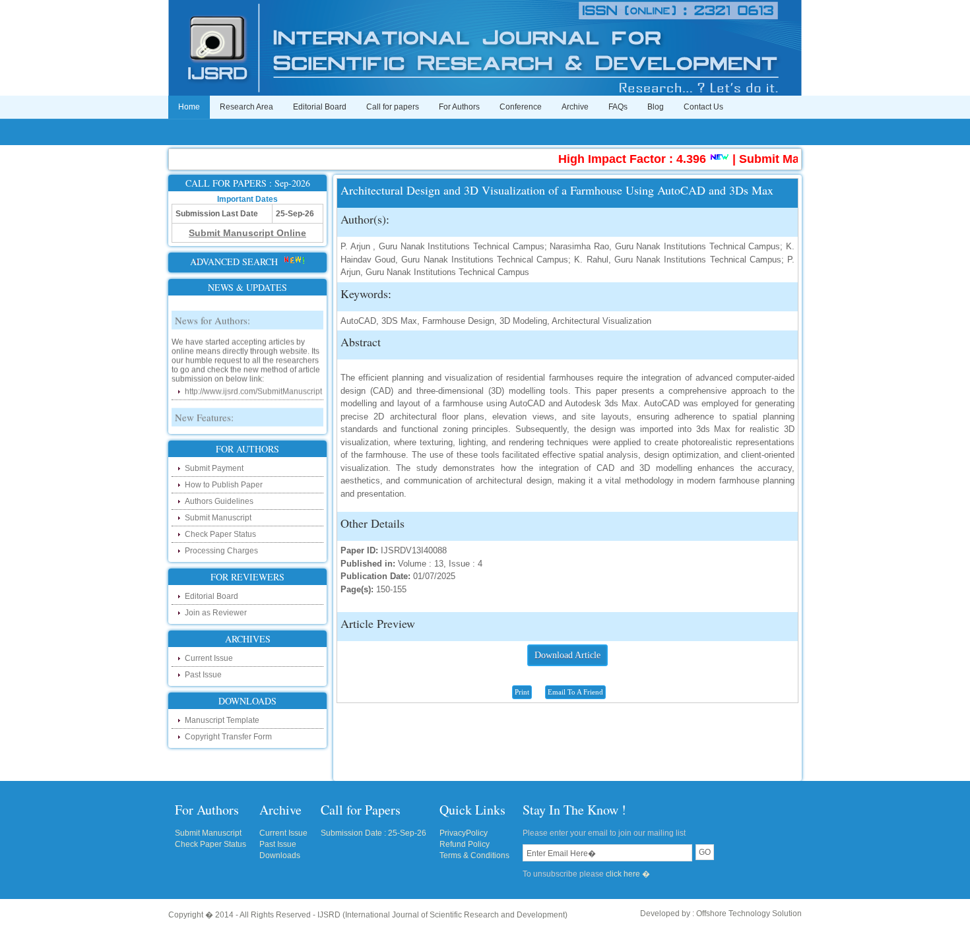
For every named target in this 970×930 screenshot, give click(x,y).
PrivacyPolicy (463, 833)
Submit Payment (214, 468)
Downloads (279, 855)
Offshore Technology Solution (749, 913)
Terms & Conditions (474, 855)
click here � (628, 874)
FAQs (618, 106)
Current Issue (209, 658)
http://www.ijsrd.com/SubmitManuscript (253, 382)
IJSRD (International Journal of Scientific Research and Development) (442, 914)
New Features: (204, 408)
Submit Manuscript (218, 517)
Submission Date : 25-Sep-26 (373, 833)
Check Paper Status (220, 534)
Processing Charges (221, 550)
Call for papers (392, 106)
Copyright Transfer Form (228, 736)
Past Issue (203, 674)
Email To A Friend (575, 692)
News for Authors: (212, 311)
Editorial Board (319, 106)
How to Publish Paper (224, 484)
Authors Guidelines (219, 501)
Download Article (567, 655)
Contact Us (703, 106)
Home (189, 106)
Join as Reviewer (216, 612)
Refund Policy (464, 844)
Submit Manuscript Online (794, 159)
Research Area (246, 106)
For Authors (459, 106)
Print (522, 692)
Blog (655, 106)
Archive (575, 106)
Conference (521, 106)
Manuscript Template (222, 720)
